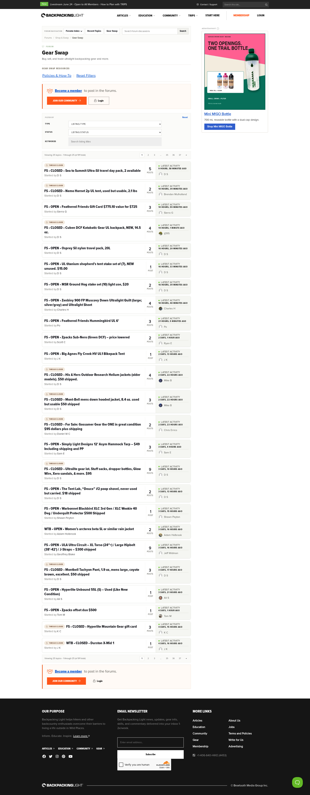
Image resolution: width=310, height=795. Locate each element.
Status (49, 132)
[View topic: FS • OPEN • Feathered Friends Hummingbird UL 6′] (99, 323)
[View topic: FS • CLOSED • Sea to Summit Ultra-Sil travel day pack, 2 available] (99, 170)
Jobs (231, 727)
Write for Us (236, 740)
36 (173, 155)
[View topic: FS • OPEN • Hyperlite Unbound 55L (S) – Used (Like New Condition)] (99, 594)
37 (180, 155)
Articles (122, 15)
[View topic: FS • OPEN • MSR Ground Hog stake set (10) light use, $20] (99, 287)
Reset (185, 117)
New (44, 4)
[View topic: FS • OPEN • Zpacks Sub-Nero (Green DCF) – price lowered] (99, 339)
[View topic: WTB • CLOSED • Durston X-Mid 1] (99, 645)
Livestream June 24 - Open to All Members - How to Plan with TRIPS (88, 4)
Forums (48, 37)
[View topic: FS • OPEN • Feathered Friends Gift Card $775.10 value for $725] (99, 209)
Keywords (50, 141)
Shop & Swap (62, 37)
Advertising (236, 746)
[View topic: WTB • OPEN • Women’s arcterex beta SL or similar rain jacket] (99, 531)
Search (183, 31)
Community (170, 15)
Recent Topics (94, 31)
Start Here (212, 15)
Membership (241, 15)
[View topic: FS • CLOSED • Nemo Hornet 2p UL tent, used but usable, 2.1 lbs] (99, 191)
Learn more (80, 736)
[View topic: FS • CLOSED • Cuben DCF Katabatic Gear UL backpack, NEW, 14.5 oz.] (99, 229)
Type (47, 123)
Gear (99, 748)
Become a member (68, 91)
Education (145, 15)
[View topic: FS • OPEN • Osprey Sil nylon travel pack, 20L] (99, 250)
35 (167, 155)
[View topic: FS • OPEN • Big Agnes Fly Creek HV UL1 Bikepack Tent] (99, 356)
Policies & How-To (56, 75)
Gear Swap (112, 31)
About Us (234, 720)
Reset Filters (86, 75)
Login (260, 15)
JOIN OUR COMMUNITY (65, 100)
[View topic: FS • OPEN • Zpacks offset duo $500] (99, 612)
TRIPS (191, 15)
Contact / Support (208, 4)
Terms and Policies (240, 733)
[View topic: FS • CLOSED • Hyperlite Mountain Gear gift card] (99, 629)
